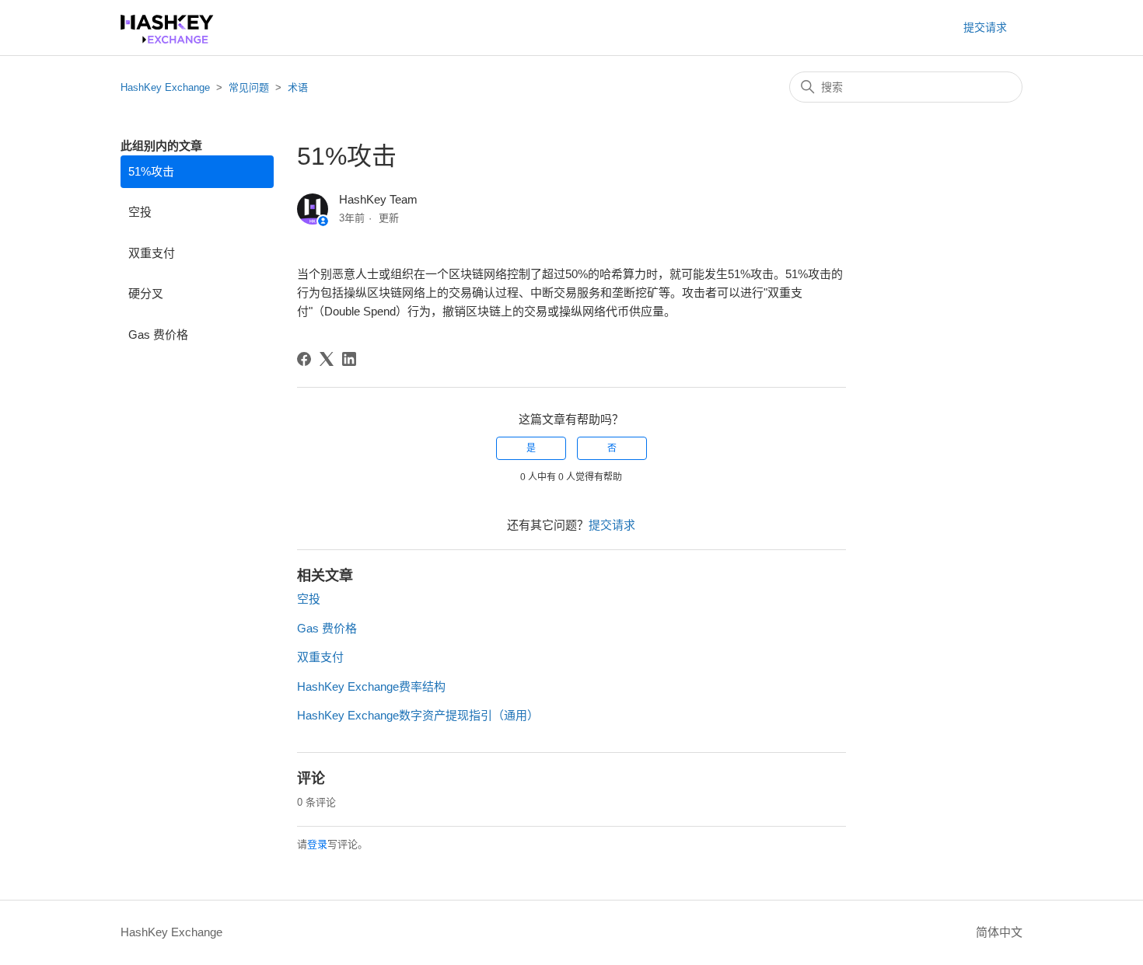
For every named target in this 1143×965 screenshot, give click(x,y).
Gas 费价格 (158, 334)
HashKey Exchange (165, 87)
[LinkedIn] (349, 359)
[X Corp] (327, 359)
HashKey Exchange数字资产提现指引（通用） (418, 715)
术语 (298, 87)
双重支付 (151, 253)
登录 (317, 844)
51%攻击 (151, 171)
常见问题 (249, 87)
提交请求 (985, 27)
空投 (140, 211)
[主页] (167, 39)
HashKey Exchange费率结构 (371, 686)
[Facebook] (304, 359)
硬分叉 (145, 293)
